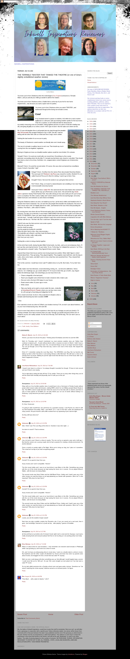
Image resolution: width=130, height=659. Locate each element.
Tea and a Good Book (96, 402)
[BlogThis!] (49, 324)
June (92, 283)
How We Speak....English (98, 208)
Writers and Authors (99, 436)
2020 (91, 136)
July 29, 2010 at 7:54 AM (45, 365)
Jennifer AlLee (91, 348)
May (92, 286)
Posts (91, 323)
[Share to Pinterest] (54, 324)
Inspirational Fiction (99, 434)
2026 (91, 121)
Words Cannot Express (97, 214)
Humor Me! (94, 266)
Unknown (25, 423)
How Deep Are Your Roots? (99, 203)
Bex (23, 576)
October (93, 168)
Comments (93, 326)
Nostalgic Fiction (95, 268)
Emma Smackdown (96, 227)
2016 (91, 146)
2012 (91, 156)
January (93, 296)
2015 (91, 149)
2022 (91, 131)
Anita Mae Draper (92, 334)
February (94, 293)
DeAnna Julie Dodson (93, 339)
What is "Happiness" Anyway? (99, 277)
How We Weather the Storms (99, 186)
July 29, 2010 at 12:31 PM (39, 515)
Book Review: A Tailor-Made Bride (101, 275)
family (28, 326)
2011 (91, 159)
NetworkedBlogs (98, 428)
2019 (91, 139)
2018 (91, 141)
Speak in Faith (95, 222)
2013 (91, 154)
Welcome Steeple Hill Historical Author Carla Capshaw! (100, 256)
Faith (23, 326)
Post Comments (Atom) (33, 618)
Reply (24, 360)
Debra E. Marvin (27, 335)
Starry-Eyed (94, 263)
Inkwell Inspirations (99, 431)
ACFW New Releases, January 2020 (99, 403)
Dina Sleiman (26, 544)
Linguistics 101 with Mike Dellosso (101, 217)
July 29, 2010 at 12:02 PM (38, 401)
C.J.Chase (90, 336)
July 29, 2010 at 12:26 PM (39, 437)
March (93, 291)
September (94, 171)
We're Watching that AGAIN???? (100, 229)
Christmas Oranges (94, 399)
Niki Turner (90, 352)
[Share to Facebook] (53, 324)
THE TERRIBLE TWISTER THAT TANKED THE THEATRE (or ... (100, 189)
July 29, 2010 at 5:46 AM (40, 335)
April (92, 288)
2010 (91, 161)
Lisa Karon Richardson (29, 365)
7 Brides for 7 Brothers (97, 232)
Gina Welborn (34, 326)
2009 (91, 299)
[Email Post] (43, 323)
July (92, 176)
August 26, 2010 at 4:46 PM (33, 576)
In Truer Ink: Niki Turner (97, 406)
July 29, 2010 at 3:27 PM (38, 531)
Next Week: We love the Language (101, 224)
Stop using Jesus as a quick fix (98, 408)
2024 (91, 126)
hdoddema (71, 654)
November (94, 166)
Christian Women (99, 437)
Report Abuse (92, 304)
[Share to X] (51, 324)
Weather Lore (95, 193)
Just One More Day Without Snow (101, 198)
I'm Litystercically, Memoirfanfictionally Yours (99, 252)
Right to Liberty (95, 280)
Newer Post (22, 614)
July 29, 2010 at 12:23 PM (39, 423)
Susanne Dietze (92, 354)
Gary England (57, 96)
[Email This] (47, 324)
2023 (91, 129)
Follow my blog (100, 439)
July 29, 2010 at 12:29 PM (39, 457)
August (93, 173)
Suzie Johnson (91, 357)
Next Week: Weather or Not (99, 205)
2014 (91, 151)
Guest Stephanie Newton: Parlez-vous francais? (101, 211)
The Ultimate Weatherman (98, 195)
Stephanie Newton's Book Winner (101, 200)
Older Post (78, 614)
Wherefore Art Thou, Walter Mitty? (101, 238)
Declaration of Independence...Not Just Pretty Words (101, 272)
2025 (91, 124)
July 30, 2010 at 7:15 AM (38, 544)
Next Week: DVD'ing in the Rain (100, 249)
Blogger (85, 654)
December (94, 163)
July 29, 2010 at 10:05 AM (38, 383)
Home (50, 614)
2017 (91, 144)
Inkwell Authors (91, 82)
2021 (91, 134)
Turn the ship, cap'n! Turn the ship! (101, 219)
